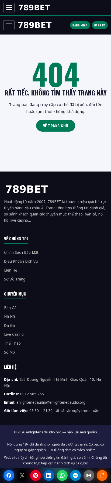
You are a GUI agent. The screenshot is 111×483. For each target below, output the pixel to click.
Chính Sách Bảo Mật (21, 252)
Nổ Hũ (9, 316)
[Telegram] (75, 475)
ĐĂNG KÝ (100, 25)
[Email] (89, 475)
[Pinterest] (35, 475)
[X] (22, 475)
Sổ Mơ (9, 352)
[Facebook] (9, 475)
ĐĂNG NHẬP (80, 25)
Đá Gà (9, 325)
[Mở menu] (9, 7)
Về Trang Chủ (55, 125)
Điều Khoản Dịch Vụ (21, 261)
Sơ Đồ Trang (14, 279)
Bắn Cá (10, 307)
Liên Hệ (10, 270)
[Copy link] (102, 475)
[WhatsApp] (62, 475)
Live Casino (14, 334)
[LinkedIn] (48, 475)
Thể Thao (12, 343)
